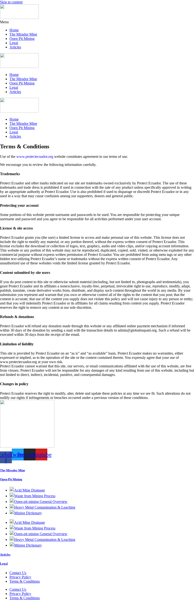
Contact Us (17, 573)
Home (14, 30)
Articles (15, 47)
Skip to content (11, 2)
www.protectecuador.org (34, 157)
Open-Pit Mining (11, 479)
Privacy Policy (20, 577)
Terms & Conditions (24, 581)
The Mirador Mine (23, 34)
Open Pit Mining (22, 39)
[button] (97, 22)
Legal (13, 43)
